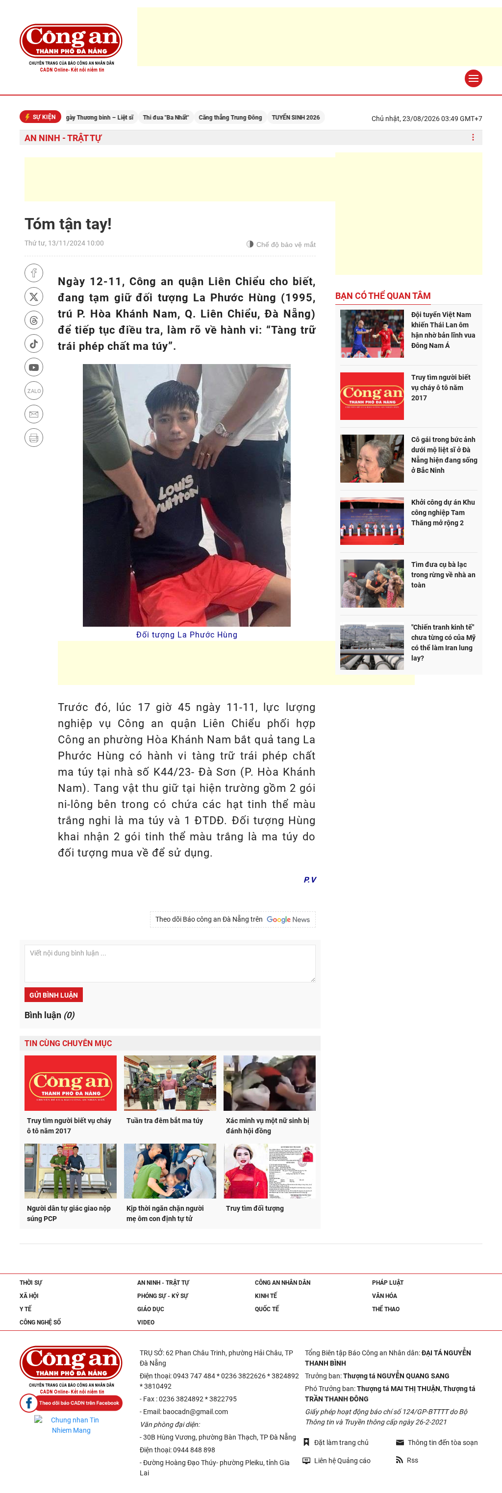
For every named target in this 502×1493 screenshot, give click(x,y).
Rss (412, 1460)
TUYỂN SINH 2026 (271, 117)
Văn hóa (384, 1296)
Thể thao (386, 1309)
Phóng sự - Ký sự (162, 1296)
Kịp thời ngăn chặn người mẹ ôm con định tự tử (165, 1213)
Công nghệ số (40, 1322)
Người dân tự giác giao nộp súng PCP (69, 1213)
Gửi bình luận (53, 995)
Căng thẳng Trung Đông (205, 117)
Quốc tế (267, 1309)
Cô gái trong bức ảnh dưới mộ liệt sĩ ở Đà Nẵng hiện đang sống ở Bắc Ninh (444, 455)
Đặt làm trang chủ (341, 1442)
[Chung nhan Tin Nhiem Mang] (71, 1425)
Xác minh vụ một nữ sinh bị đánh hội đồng (267, 1126)
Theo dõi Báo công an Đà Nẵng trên (210, 919)
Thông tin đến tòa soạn (443, 1442)
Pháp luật (387, 1283)
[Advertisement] (203, 179)
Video (145, 1322)
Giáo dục (150, 1309)
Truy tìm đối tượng (255, 1208)
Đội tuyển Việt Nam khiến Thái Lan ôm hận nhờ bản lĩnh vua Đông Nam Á (443, 330)
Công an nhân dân (282, 1283)
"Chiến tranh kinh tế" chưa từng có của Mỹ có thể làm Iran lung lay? (443, 642)
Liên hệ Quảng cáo (342, 1461)
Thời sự (31, 1283)
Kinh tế (266, 1296)
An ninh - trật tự (63, 138)
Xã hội (29, 1296)
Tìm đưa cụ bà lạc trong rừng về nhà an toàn (443, 575)
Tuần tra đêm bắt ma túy (164, 1121)
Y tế (25, 1309)
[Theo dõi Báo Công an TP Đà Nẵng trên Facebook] (71, 1403)
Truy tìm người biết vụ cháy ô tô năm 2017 (69, 1126)
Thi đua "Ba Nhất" (141, 117)
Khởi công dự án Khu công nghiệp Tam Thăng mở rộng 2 (443, 512)
